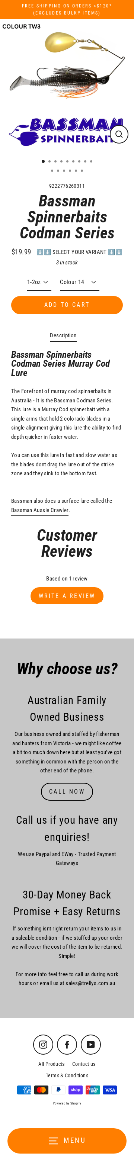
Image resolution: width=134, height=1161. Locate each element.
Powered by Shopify (67, 1103)
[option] (67, 86)
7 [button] (80, 162)
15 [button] (82, 171)
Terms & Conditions (67, 1075)
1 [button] (43, 162)
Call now (67, 791)
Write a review (67, 595)
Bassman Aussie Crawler (39, 510)
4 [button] (62, 162)
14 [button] (77, 171)
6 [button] (74, 162)
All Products (51, 1064)
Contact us (84, 1064)
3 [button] (56, 162)
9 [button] (92, 162)
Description (63, 335)
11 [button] (59, 171)
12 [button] (65, 171)
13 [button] (71, 171)
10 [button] (53, 171)
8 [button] (86, 162)
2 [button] (50, 162)
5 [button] (68, 162)
